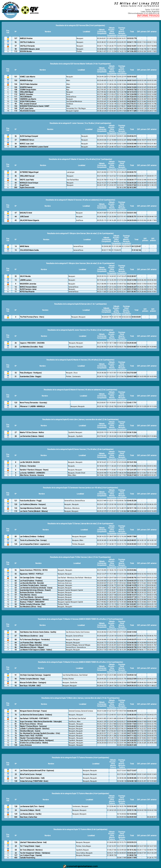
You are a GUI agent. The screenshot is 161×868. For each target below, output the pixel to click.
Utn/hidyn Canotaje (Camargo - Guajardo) (35, 675)
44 (16, 217)
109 (15, 99)
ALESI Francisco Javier (28, 289)
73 (16, 731)
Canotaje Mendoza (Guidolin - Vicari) (33, 508)
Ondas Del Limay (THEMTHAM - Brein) (34, 781)
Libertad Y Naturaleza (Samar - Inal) (33, 842)
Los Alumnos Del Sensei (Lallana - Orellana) (36, 715)
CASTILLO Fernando (27, 46)
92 (16, 686)
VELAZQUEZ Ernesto (27, 111)
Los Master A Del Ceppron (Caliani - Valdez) (36, 650)
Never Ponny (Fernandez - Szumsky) (33, 403)
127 (15, 855)
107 (15, 38)
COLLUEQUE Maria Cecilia (29, 250)
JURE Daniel (24, 217)
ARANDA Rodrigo (26, 80)
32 (16, 373)
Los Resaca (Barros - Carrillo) (30, 814)
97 (16, 46)
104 (15, 84)
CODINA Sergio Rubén (28, 90)
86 (16, 647)
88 (16, 639)
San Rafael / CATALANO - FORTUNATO (34, 718)
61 (16, 602)
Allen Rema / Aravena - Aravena (32, 475)
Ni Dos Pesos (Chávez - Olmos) (31, 724)
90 (16, 679)
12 (16, 287)
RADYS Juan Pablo (27, 180)
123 (15, 403)
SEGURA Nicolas (26, 51)
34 (16, 144)
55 (16, 574)
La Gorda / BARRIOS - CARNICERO (32, 473)
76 (16, 721)
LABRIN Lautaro (25, 280)
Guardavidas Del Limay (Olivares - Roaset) (35, 590)
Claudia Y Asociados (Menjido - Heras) (34, 738)
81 (16, 724)
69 (16, 718)
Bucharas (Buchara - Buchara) (31, 592)
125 (15, 745)
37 (16, 140)
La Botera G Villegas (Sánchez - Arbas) (34, 645)
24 (16, 810)
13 (16, 289)
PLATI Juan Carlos (26, 108)
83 (16, 682)
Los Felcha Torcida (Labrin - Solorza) (33, 585)
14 (16, 246)
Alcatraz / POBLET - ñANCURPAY (32, 602)
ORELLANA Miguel (26, 92)
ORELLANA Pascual (27, 176)
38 (16, 147)
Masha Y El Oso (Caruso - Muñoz (32, 432)
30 (16, 406)
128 (15, 806)
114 (15, 111)
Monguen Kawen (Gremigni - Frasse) (33, 711)
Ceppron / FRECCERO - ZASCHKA (32, 343)
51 (16, 597)
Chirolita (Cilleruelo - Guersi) (30, 731)
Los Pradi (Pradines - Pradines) (31, 581)
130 (15, 781)
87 (16, 636)
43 (16, 183)
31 (16, 376)
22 (16, 853)
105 (15, 87)
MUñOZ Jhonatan (26, 94)
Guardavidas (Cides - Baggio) (30, 376)
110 (15, 101)
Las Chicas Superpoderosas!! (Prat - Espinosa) (37, 770)
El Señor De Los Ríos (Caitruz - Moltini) (34, 743)
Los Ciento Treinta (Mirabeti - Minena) (34, 511)
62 (16, 599)
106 (15, 92)
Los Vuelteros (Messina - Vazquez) (33, 504)
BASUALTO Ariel (26, 213)
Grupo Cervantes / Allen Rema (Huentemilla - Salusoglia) (41, 721)
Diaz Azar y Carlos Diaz (28, 817)
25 (16, 347)
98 (16, 49)
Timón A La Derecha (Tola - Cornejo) (33, 540)
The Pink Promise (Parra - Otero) (32, 317)
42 (16, 180)
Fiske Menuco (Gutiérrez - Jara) (31, 636)
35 (16, 276)
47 (16, 213)
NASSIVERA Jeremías (28, 284)
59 (16, 590)
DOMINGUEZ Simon (27, 140)
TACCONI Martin (26, 97)
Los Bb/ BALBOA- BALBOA (30, 462)
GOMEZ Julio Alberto (27, 77)
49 (16, 172)
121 (15, 501)
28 (16, 436)
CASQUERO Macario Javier (30, 49)
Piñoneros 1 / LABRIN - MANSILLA (32, 406)
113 (15, 51)
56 (16, 570)
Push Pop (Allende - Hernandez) (32, 597)
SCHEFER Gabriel (26, 87)
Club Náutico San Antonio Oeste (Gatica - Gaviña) (38, 632)
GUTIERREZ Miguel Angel (29, 172)
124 (15, 544)
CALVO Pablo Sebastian (28, 84)
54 (16, 604)
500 (15, 817)
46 (16, 176)
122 (15, 508)
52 (16, 585)
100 (15, 108)
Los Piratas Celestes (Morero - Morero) (34, 599)
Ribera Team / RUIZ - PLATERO (31, 736)
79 (16, 726)
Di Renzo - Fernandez (28, 466)
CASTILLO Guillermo (27, 42)
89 (16, 536)
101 (15, 77)
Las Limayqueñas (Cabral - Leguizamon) (35, 544)
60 (16, 540)
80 (16, 711)
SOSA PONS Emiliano (28, 101)
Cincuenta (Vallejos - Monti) (30, 810)
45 (16, 220)
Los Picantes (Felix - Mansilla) (30, 643)
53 (16, 592)
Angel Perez (24, 185)
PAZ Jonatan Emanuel (28, 104)
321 (15, 778)
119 (15, 511)
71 (16, 729)
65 (16, 607)
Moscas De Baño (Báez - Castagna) (33, 682)
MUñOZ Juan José (27, 144)
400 (15, 858)
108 (15, 90)
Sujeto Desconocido (27, 187)
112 (15, 94)
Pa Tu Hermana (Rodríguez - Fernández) (35, 639)
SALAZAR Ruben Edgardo (29, 220)
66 (16, 581)
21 (16, 185)
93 (16, 650)
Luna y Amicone (26, 745)
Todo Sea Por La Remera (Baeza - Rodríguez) (37, 740)
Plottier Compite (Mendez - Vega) (32, 679)
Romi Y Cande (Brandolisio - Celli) (32, 778)
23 (16, 774)
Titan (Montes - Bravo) (28, 595)
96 (16, 42)
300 (15, 187)
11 (16, 292)
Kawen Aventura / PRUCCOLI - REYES (34, 570)
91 (16, 675)
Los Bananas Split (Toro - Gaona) (32, 806)
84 (16, 643)
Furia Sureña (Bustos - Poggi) (30, 501)
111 (15, 97)
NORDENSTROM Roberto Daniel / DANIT (34, 106)
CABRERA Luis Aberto (28, 99)
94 (16, 645)
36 (16, 136)
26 (16, 343)
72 (16, 736)
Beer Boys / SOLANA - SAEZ (30, 686)
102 (15, 106)
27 (16, 432)
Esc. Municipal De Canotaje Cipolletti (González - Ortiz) (40, 733)
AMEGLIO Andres (26, 38)
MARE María (24, 246)
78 (16, 738)
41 (16, 770)
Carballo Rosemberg (27, 858)
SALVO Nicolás (25, 276)
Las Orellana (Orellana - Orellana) (32, 536)
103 (15, 80)
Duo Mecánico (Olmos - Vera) (30, 607)
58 (16, 578)
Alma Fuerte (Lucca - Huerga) (31, 774)
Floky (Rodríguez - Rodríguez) (31, 373)
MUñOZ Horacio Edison (28, 287)
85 (16, 632)
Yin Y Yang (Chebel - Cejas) (30, 846)
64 (16, 583)
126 (15, 842)
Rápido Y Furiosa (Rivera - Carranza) (33, 726)
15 (16, 250)
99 (16, 104)
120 (15, 504)
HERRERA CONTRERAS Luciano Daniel (34, 147)
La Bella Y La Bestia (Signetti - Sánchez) (34, 729)
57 (16, 595)
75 (16, 743)
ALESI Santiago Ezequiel (29, 136)
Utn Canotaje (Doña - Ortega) (30, 578)
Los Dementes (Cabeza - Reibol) (32, 436)
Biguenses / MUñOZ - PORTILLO (31, 574)
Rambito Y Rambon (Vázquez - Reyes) (34, 470)
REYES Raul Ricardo (27, 292)
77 (16, 740)
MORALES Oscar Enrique (29, 183)
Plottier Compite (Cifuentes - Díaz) (32, 604)
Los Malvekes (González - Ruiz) (31, 347)
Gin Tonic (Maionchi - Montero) (31, 850)
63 (16, 588)
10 (16, 280)
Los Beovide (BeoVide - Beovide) (32, 583)
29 (16, 846)
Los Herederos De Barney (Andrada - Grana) (36, 588)
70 (16, 715)
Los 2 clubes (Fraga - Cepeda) (31, 855)
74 (16, 733)
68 (16, 850)
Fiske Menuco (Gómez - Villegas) (32, 647)
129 (15, 814)
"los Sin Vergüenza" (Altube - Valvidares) (35, 853)
